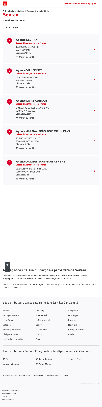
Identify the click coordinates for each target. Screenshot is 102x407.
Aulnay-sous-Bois (11, 315)
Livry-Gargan (9, 320)
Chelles (71, 334)
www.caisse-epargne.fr (10, 390)
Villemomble (41, 329)
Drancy (39, 334)
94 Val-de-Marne (43, 364)
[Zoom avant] (7, 264)
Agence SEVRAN (27, 39)
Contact (5, 396)
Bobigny (72, 320)
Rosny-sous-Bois (76, 329)
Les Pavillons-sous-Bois (13, 339)
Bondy (39, 325)
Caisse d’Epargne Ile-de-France (31, 43)
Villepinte (7, 325)
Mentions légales (8, 399)
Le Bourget (73, 315)
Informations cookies (9, 393)
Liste (15, 27)
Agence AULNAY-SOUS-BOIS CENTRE (40, 161)
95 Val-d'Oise (74, 359)
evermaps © (94, 384)
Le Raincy (40, 311)
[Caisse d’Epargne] (5, 3)
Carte (7, 27)
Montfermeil (41, 315)
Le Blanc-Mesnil (43, 320)
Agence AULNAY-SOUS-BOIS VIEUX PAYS (43, 131)
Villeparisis (73, 311)
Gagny (38, 339)
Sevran (6, 311)
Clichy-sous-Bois (10, 334)
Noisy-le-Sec (73, 325)
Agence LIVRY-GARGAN (31, 100)
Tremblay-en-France (12, 329)
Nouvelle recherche (12, 20)
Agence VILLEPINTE (29, 70)
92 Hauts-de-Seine (44, 359)
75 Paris (6, 359)
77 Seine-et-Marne (11, 364)
